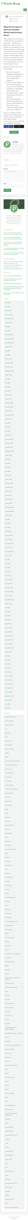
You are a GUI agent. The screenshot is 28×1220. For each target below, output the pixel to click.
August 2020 (8, 455)
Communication (9, 773)
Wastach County (9, 1171)
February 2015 (9, 676)
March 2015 (8, 672)
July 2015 (7, 656)
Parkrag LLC (14, 1218)
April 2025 (7, 306)
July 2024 (7, 326)
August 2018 (8, 515)
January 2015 (8, 680)
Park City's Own (9, 1007)
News (6, 991)
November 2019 (9, 483)
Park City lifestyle (9, 1003)
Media (6, 965)
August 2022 (8, 375)
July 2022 (7, 379)
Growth (7, 889)
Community (8, 777)
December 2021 (9, 403)
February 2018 (9, 535)
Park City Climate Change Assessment (13, 261)
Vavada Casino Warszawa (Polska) (12, 275)
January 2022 (8, 399)
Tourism (7, 1139)
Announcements (18, 16)
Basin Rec (7, 732)
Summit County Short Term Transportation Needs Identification (13, 264)
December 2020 (9, 439)
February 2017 (9, 579)
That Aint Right (9, 1127)
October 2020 (8, 447)
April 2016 (7, 619)
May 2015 (7, 664)
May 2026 (7, 302)
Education (7, 821)
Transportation (9, 1151)
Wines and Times (9, 1199)
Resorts (7, 1061)
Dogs (6, 809)
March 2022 (8, 395)
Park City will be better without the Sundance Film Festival (13, 233)
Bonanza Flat (8, 741)
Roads (6, 1073)
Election (7, 829)
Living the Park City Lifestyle (12, 953)
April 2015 (7, 668)
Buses (6, 757)
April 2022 (7, 391)
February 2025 (9, 314)
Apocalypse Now (9, 724)
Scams (6, 1081)
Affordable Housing (10, 716)
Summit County (9, 1109)
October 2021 (8, 411)
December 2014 (9, 684)
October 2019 (8, 487)
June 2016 (7, 611)
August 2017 (8, 555)
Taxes (6, 1123)
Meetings (7, 969)
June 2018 (7, 523)
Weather (7, 1191)
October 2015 (8, 643)
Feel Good (8, 841)
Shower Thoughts (9, 1093)
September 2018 (9, 511)
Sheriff (7, 1089)
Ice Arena (7, 909)
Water (7, 1175)
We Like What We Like (11, 1183)
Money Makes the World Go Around (12, 978)
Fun (6, 869)
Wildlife (7, 1195)
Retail (6, 1069)
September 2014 (9, 696)
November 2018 (9, 507)
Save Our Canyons (10, 1077)
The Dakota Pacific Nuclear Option (13, 283)
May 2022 (7, 387)
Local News (8, 957)
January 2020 (8, 479)
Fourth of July (8, 865)
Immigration (8, 913)
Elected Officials (9, 825)
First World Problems (10, 849)
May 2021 (7, 427)
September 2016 (9, 599)
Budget (7, 753)
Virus (6, 1167)
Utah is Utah (8, 1159)
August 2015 (8, 651)
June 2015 (7, 660)
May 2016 (7, 615)
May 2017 (7, 567)
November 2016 (9, 591)
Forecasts (7, 861)
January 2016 (8, 631)
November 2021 (9, 407)
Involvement (8, 917)
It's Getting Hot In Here (11, 921)
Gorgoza (7, 881)
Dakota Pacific (9, 793)
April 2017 (7, 571)
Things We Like (9, 1131)
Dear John (7, 797)
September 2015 (9, 647)
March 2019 (8, 495)
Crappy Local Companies (11, 789)
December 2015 (9, 635)
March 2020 (8, 475)
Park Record (8, 1015)
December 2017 (9, 543)
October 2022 (8, 366)
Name (5, 183)
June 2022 (7, 383)
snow (6, 1101)
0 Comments (14, 21)
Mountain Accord (9, 983)
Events (7, 837)
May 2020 (7, 467)
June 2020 (7, 463)
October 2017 (8, 547)
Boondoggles (8, 745)
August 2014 (8, 700)
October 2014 (8, 692)
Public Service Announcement (12, 1045)
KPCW (7, 933)
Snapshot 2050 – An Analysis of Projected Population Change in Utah (13, 267)
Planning (7, 1023)
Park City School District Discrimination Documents (14, 253)
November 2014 (9, 688)
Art (6, 728)
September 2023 (9, 342)
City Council (8, 769)
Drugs (6, 813)
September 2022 (9, 370)
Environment (8, 833)
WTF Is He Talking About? (12, 1207)
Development (8, 805)
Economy (7, 817)
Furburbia (7, 873)
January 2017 (8, 583)
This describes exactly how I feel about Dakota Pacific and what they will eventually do (14, 288)
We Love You (8, 1187)
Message (6, 168)
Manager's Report (10, 961)
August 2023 (8, 346)
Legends (7, 941)
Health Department (10, 897)
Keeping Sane (8, 929)
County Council (9, 785)
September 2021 (9, 415)
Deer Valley (8, 801)
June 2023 (7, 354)
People (7, 1019)
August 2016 (8, 603)
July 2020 (7, 459)
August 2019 (8, 491)
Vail (6, 1163)
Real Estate (8, 1053)
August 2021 (8, 419)
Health (7, 893)
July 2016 (7, 607)
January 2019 (8, 503)
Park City (7, 999)
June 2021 (7, 423)
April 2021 (7, 431)
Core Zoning (8, 781)
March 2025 (8, 310)
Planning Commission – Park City (13, 1033)
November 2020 (9, 443)
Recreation (8, 1057)
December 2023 (9, 334)
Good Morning (9, 877)
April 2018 (7, 527)
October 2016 (8, 595)
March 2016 (8, 623)
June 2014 (7, 704)
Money (7, 973)
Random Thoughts (10, 1049)
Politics (7, 1037)
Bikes (6, 736)
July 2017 (7, 559)
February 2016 (9, 627)
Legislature (8, 945)
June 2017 (7, 563)
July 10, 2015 (14, 18)
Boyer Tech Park (9, 749)
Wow (6, 1203)
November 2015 (9, 639)
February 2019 (9, 499)
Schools (7, 1085)
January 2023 (8, 358)
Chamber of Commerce (11, 765)
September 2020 (9, 451)
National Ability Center (11, 987)
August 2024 (8, 322)
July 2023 (7, 350)
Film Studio (8, 845)
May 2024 (7, 330)
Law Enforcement (9, 937)
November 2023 (9, 338)
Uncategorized (9, 1155)
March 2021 (8, 435)
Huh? (6, 905)
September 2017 (9, 551)
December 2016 (9, 587)
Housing (7, 901)
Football (7, 857)
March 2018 (8, 531)
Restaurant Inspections (11, 1065)
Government (8, 885)
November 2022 (9, 362)
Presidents (8, 1041)
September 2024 (9, 318)
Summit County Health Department (11, 1114)
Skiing (6, 1097)
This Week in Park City (11, 1135)
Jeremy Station (9, 925)
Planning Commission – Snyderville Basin (11, 1028)
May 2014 (7, 708)
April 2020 (7, 471)
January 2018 (8, 539)
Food (6, 853)
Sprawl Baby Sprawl (10, 1105)
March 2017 (8, 575)
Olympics (7, 995)
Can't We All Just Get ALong (12, 761)
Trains (6, 1147)
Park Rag (7, 1011)
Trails (6, 1143)
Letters (7, 949)
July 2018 (7, 519)
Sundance (7, 1119)
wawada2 (7, 1179)
